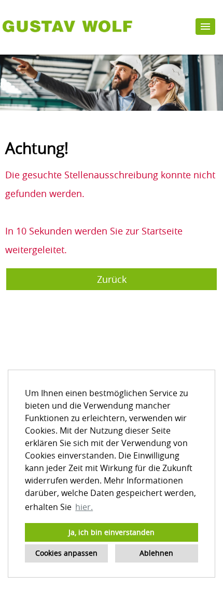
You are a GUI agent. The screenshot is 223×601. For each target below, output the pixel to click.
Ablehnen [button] (156, 553)
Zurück (112, 279)
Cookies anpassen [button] (66, 553)
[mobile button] (205, 26)
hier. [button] (84, 507)
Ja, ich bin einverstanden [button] (111, 532)
